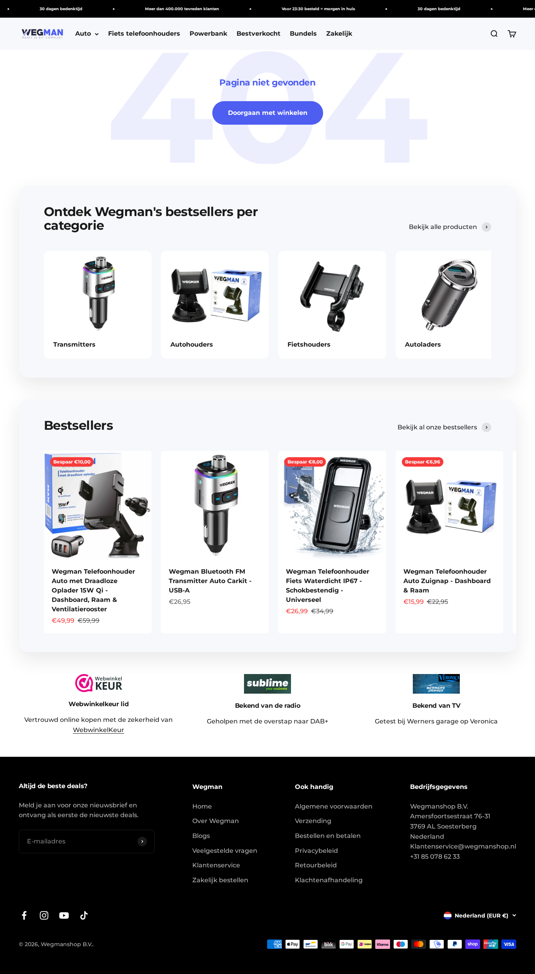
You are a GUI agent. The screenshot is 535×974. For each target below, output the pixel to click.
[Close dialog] (396, 419)
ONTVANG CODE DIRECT (336, 531)
